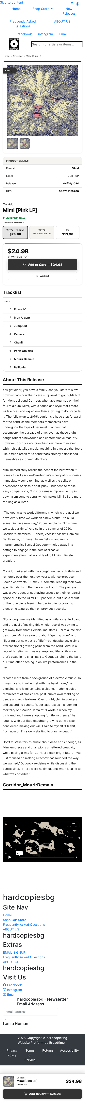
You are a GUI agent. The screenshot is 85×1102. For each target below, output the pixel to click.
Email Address (30, 1004)
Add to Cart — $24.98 (45, 265)
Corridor (18, 56)
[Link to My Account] (77, 4)
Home (6, 56)
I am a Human (15, 1023)
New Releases (69, 11)
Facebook (14, 985)
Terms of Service (30, 1055)
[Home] (14, 44)
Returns (48, 1050)
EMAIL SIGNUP (14, 952)
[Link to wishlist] (72, 4)
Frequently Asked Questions (23, 23)
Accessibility (69, 1050)
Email (10, 994)
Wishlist (44, 276)
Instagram (14, 990)
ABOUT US (62, 21)
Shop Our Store (14, 920)
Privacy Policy (12, 1052)
